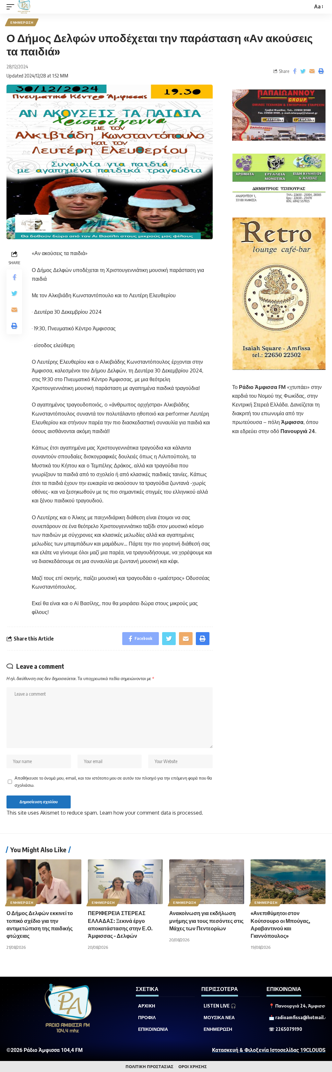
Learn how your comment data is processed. (151, 812)
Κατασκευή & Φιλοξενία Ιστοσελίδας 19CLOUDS (269, 1050)
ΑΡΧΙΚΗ (146, 1005)
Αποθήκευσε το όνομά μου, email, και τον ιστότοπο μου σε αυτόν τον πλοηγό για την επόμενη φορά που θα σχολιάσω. (113, 781)
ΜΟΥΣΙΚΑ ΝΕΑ (219, 1017)
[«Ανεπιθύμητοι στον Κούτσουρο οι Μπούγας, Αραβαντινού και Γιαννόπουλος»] (288, 881)
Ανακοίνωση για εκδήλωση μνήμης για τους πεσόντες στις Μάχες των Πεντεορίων (206, 920)
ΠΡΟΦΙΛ (147, 1017)
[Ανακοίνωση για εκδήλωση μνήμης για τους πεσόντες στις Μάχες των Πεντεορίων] (206, 881)
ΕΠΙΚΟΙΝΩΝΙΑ (153, 1029)
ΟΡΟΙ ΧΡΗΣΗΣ (192, 1066)
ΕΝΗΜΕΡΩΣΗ (21, 22)
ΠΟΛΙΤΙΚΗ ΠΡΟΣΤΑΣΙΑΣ (149, 1066)
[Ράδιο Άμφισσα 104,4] (24, 7)
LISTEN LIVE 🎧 (220, 1005)
